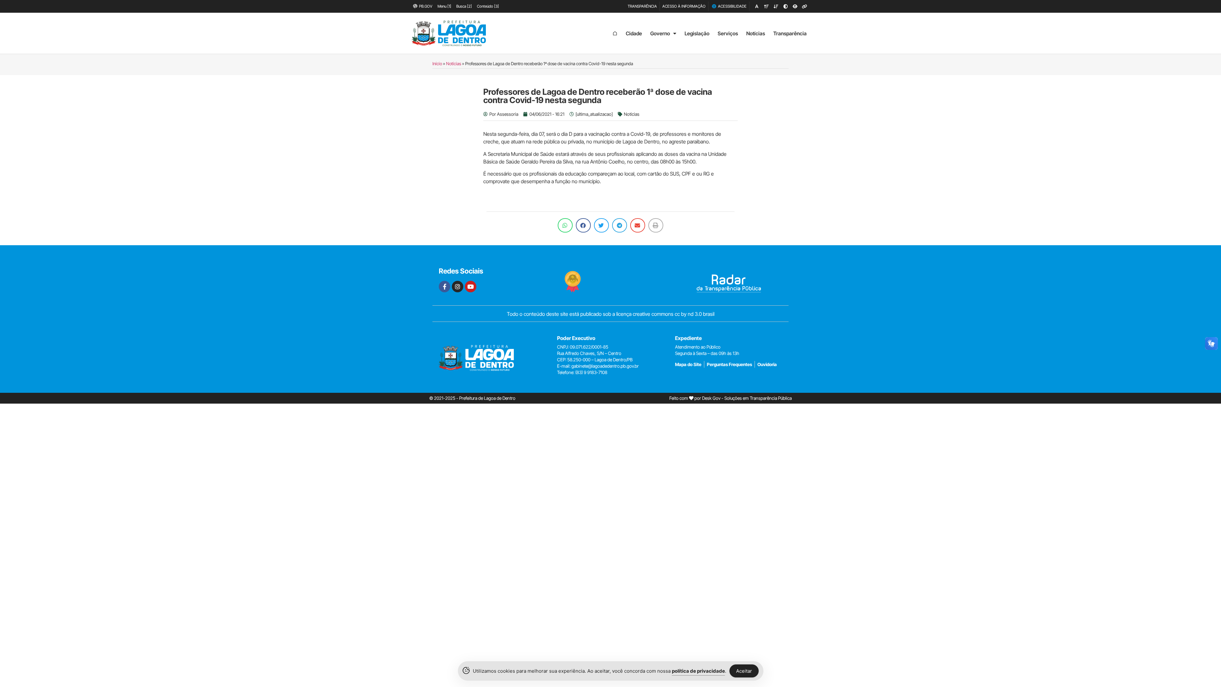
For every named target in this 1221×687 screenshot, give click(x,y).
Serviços (728, 33)
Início (437, 63)
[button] (565, 225)
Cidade (634, 33)
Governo (660, 33)
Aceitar (744, 671)
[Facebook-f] (444, 286)
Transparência (790, 33)
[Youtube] (470, 286)
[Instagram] (457, 286)
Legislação (697, 33)
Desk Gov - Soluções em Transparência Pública (747, 398)
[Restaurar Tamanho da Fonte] (757, 6)
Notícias (755, 33)
